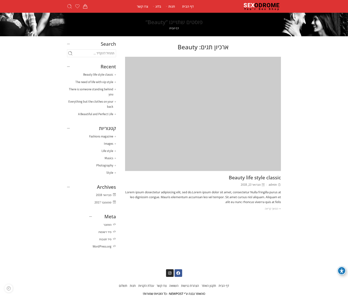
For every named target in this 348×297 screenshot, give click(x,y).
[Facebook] (178, 273)
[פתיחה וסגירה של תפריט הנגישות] (341, 270)
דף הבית (188, 6)
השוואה (174, 286)
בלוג (158, 6)
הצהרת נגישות (190, 286)
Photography (104, 165)
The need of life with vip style (94, 82)
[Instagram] (170, 273)
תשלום (123, 286)
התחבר (107, 225)
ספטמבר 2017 (102, 202)
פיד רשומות (104, 232)
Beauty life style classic (255, 178)
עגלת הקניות (146, 286)
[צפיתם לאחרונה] (9, 288)
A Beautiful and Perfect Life (95, 114)
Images (108, 144)
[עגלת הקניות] (85, 6)
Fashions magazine (101, 136)
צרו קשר (142, 6)
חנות (171, 6)
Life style (107, 151)
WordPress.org (102, 246)
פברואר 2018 (103, 195)
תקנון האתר (209, 286)
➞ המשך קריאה (273, 208)
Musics (109, 158)
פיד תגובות (105, 239)
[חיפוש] (69, 6)
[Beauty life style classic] (203, 114)
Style (109, 173)
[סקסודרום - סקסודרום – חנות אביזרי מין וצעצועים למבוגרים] (262, 6)
